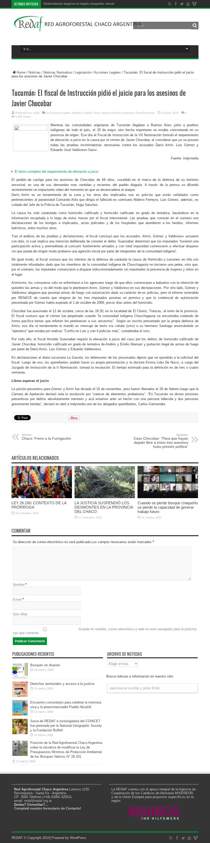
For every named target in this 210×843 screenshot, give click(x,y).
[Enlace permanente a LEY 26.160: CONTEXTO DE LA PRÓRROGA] (42, 497)
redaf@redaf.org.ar (38, 801)
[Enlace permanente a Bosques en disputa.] (20, 677)
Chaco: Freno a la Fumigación (46, 436)
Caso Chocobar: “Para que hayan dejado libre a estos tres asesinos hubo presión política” (161, 441)
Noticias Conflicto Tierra (86, 112)
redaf (36, 112)
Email (17, 599)
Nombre (18, 585)
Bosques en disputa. (45, 665)
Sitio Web (20, 614)
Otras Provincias (145, 112)
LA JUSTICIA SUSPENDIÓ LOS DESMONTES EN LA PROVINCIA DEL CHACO (104, 507)
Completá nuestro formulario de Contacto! (47, 808)
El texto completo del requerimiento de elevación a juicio (56, 171)
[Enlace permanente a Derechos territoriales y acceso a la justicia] (20, 696)
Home (21, 72)
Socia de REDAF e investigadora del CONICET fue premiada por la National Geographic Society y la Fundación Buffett (66, 725)
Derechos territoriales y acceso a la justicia (62, 684)
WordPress (78, 838)
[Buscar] (194, 25)
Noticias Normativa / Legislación (67, 72)
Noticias (34, 72)
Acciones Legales (107, 72)
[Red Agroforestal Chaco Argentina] (78, 29)
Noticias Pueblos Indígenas (117, 112)
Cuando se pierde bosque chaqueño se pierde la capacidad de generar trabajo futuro (168, 507)
